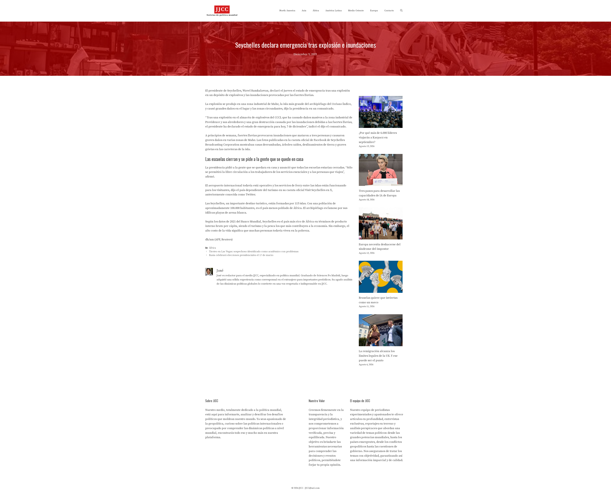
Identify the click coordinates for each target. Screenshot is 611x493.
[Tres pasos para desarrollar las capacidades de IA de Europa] (381, 183)
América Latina (333, 10)
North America (287, 10)
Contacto (389, 10)
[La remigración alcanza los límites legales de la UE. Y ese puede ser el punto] (381, 344)
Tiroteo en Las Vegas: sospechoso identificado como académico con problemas (253, 251)
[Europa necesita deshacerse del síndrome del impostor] (381, 237)
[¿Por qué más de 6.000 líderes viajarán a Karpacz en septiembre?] (381, 125)
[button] (401, 10)
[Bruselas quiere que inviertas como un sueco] (381, 290)
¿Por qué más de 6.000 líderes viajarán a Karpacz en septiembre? (378, 137)
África (316, 10)
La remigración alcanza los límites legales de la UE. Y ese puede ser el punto (378, 355)
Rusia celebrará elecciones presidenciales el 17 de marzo (241, 255)
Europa (374, 10)
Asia (304, 10)
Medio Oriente (356, 10)
